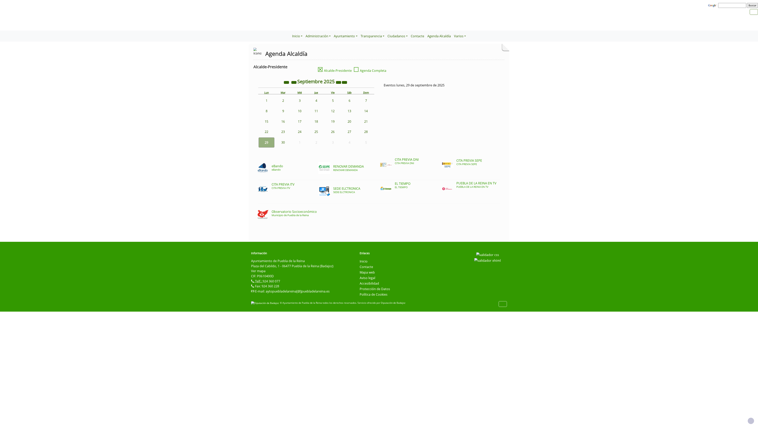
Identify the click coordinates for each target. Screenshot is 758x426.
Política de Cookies (373, 294)
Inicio (364, 261)
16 (283, 121)
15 (266, 121)
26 (333, 132)
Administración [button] (317, 36)
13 (349, 111)
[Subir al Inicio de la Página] (751, 421)
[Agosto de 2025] (294, 82)
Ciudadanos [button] (396, 36)
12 (333, 111)
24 (299, 132)
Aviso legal (367, 278)
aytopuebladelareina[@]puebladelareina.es (298, 291)
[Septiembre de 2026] (339, 82)
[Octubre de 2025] (344, 82)
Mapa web (367, 272)
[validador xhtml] (487, 260)
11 (316, 111)
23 (283, 132)
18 (316, 121)
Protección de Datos (375, 289)
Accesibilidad (369, 283)
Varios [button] (458, 36)
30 (283, 142)
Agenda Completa (369, 70)
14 (366, 111)
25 (316, 132)
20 (349, 121)
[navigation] (732, 5)
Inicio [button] (296, 36)
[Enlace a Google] (712, 5)
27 (349, 132)
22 (266, 132)
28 (366, 132)
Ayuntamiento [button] (344, 36)
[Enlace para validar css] (487, 254)
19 (333, 121)
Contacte (417, 36)
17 (299, 121)
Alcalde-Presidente (334, 70)
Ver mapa (258, 271)
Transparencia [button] (371, 36)
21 (366, 121)
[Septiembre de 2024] (287, 82)
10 (299, 111)
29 (266, 142)
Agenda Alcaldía (439, 36)
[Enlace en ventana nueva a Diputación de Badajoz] (265, 303)
